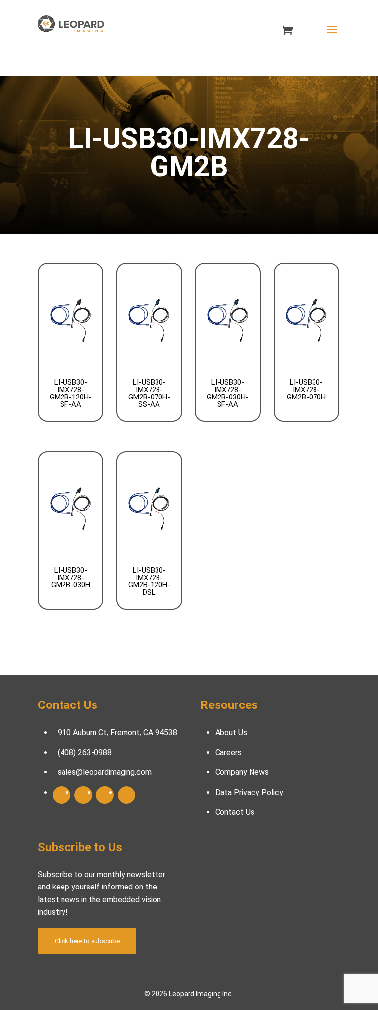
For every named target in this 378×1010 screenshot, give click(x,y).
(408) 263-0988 (85, 752)
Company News (242, 772)
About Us (231, 732)
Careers (228, 752)
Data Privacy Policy (249, 792)
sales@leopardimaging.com (105, 772)
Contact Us (234, 812)
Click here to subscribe (87, 941)
